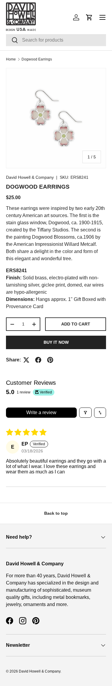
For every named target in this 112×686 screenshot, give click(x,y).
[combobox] (56, 40)
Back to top (56, 513)
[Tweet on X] (26, 360)
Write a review (41, 412)
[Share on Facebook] (38, 360)
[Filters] (85, 413)
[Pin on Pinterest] (50, 360)
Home (11, 59)
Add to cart (75, 324)
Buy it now (56, 342)
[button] (89, 17)
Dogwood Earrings (37, 59)
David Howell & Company (30, 177)
